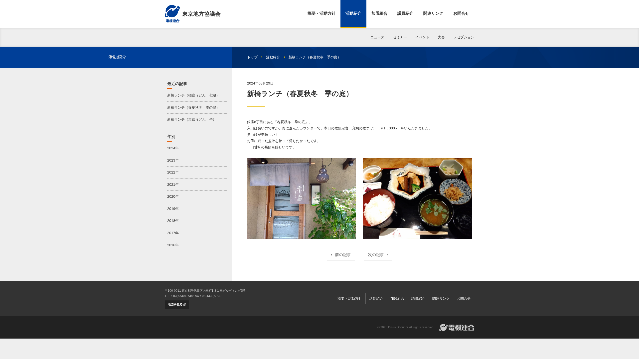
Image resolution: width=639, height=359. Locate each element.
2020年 (173, 196)
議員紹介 (405, 13)
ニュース (377, 37)
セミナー (400, 37)
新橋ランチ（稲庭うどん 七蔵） (193, 95)
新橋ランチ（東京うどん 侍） (191, 119)
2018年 (173, 221)
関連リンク (433, 13)
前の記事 (343, 255)
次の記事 (376, 255)
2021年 (173, 184)
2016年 (173, 245)
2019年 (173, 209)
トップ (252, 57)
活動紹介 (353, 13)
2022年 (173, 172)
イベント (422, 37)
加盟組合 (379, 13)
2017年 (173, 233)
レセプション (463, 37)
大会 (441, 37)
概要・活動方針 (321, 13)
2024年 (173, 148)
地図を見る (175, 304)
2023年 (173, 160)
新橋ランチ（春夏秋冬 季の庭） (193, 107)
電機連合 (456, 327)
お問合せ (461, 13)
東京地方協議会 (201, 14)
